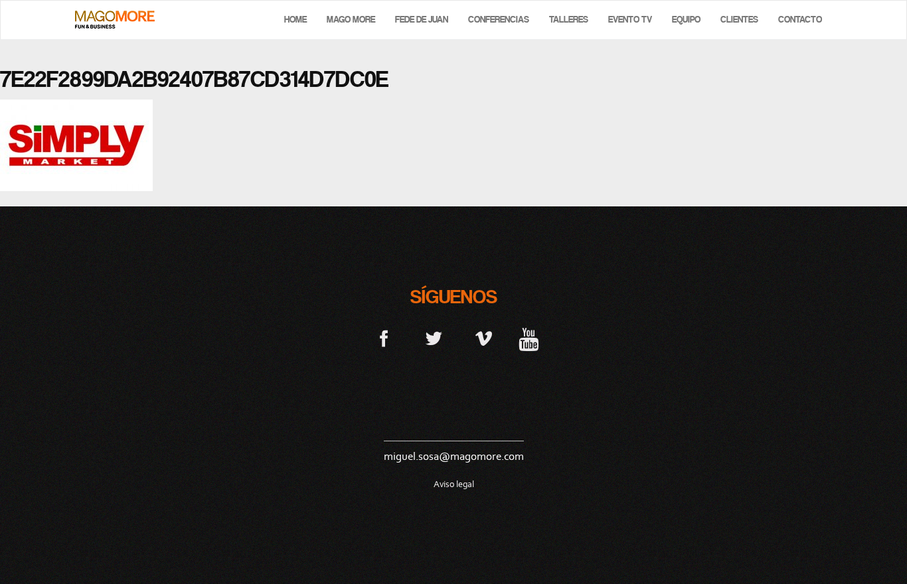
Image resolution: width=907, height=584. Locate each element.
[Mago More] (115, 19)
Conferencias (498, 19)
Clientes (739, 19)
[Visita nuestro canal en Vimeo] (484, 337)
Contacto (800, 19)
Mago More (351, 19)
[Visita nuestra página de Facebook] (384, 337)
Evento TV (630, 19)
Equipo (686, 19)
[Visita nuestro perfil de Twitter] (434, 337)
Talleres (568, 19)
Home (295, 19)
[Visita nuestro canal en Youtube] (528, 337)
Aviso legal (454, 484)
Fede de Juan (421, 19)
